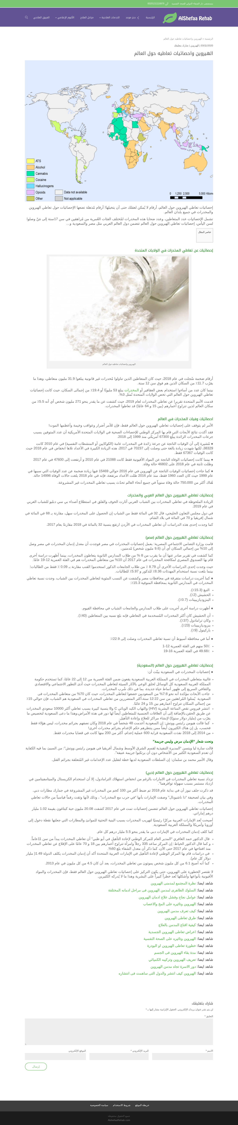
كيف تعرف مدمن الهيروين (177, 911)
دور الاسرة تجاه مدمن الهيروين (173, 966)
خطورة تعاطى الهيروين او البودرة (171, 946)
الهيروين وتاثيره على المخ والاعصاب (169, 904)
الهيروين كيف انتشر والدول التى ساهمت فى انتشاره (157, 973)
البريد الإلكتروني (140, 1050)
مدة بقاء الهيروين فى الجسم (175, 953)
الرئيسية (209, 38)
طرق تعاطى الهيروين (180, 918)
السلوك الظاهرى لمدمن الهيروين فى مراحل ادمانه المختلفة (152, 890)
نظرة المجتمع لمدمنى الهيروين (173, 883)
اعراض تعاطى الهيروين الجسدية (172, 932)
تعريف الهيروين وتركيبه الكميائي (172, 959)
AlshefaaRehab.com (119, 1120)
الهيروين (194, 45)
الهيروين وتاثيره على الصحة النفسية (169, 939)
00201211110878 (156, 3)
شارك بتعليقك (181, 45)
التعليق (209, 1016)
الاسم (209, 1050)
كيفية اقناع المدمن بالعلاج (177, 925)
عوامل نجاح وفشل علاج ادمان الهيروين (167, 897)
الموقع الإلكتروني (77, 1050)
